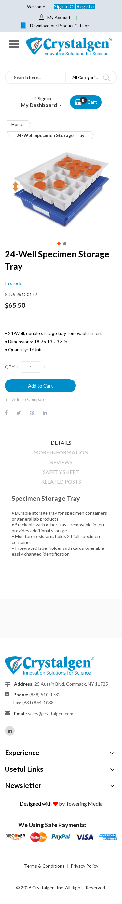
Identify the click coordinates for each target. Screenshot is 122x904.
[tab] (61, 443)
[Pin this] (32, 412)
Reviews (61, 462)
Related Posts (61, 481)
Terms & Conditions (44, 866)
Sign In (62, 6)
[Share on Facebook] (6, 412)
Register (85, 6)
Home (17, 124)
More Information (61, 452)
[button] (58, 243)
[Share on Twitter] (18, 412)
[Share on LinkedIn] (45, 412)
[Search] (106, 77)
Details (61, 443)
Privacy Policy (84, 866)
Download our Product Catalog (59, 25)
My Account (58, 17)
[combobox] (35, 77)
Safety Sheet (61, 472)
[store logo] (68, 46)
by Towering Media (80, 804)
